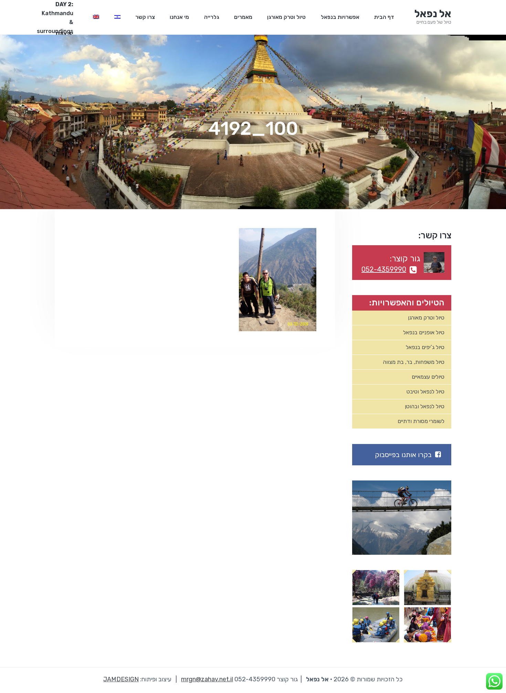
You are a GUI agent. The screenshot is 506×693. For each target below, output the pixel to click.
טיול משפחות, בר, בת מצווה (413, 362)
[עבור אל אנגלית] (96, 17)
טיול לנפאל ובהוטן (424, 406)
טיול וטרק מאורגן (426, 317)
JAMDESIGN (121, 679)
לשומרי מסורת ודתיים (421, 421)
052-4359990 (383, 269)
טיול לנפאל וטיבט (425, 391)
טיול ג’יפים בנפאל (425, 347)
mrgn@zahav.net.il (207, 679)
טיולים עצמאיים (428, 376)
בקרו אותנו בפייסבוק (403, 455)
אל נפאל (432, 14)
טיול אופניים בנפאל (423, 332)
